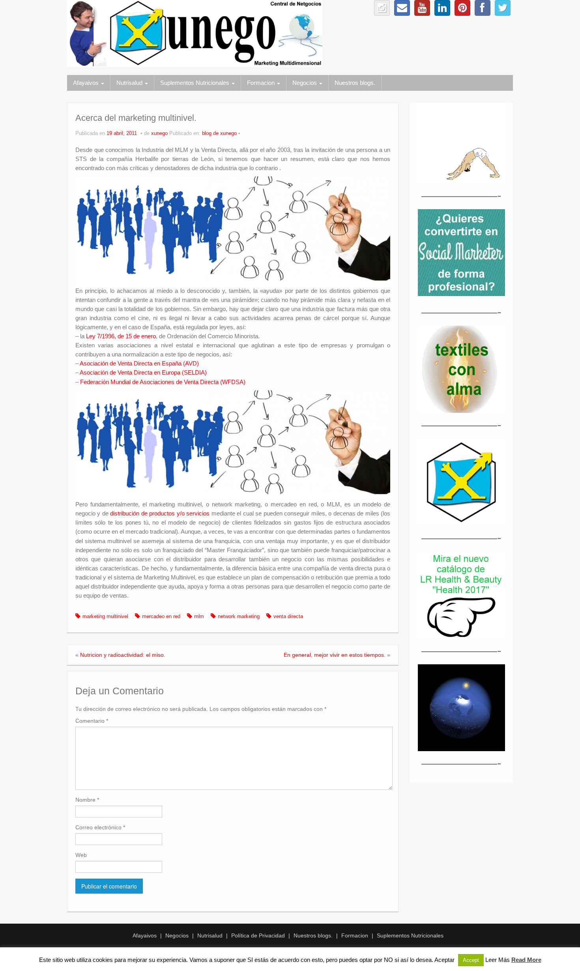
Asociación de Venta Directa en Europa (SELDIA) (143, 372)
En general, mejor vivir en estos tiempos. (334, 655)
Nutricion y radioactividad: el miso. (122, 655)
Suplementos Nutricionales (195, 82)
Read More (526, 959)
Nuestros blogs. (355, 82)
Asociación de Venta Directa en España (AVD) (139, 363)
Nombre (87, 800)
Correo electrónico (100, 827)
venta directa (288, 616)
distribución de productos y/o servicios (160, 513)
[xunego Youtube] (422, 8)
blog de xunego (219, 133)
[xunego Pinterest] (462, 8)
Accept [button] (471, 960)
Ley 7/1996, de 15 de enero (121, 336)
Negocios (305, 82)
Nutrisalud (130, 82)
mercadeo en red (161, 616)
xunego (159, 133)
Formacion (261, 82)
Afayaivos (86, 82)
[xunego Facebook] (482, 8)
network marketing (239, 616)
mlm (199, 616)
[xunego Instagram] (382, 8)
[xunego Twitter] (503, 8)
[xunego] (194, 33)
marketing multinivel (105, 616)
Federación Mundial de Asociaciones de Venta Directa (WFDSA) (162, 382)
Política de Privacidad (258, 935)
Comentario (91, 721)
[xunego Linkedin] (442, 8)
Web (81, 855)
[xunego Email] (402, 8)
